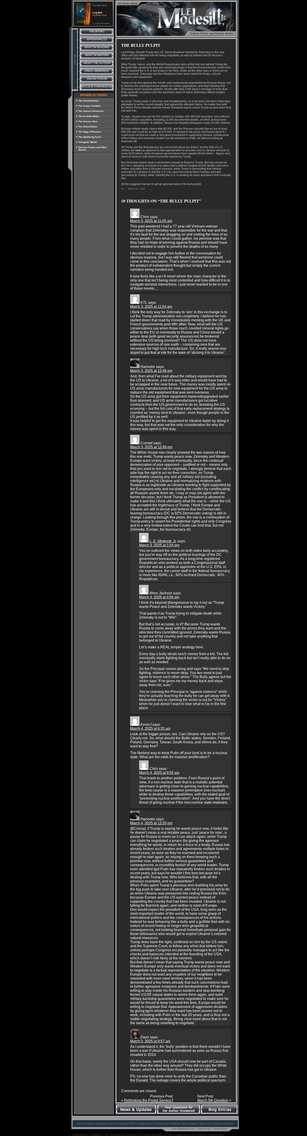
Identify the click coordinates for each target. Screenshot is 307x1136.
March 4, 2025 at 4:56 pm (159, 597)
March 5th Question (212, 1100)
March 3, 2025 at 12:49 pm (151, 447)
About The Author (154, 1123)
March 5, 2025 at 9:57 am (150, 1041)
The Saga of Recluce (89, 132)
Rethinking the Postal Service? (148, 1100)
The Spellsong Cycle (89, 137)
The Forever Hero (88, 121)
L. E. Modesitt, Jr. (162, 541)
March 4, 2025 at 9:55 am (159, 773)
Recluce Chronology (96, 86)
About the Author (97, 63)
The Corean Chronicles (91, 111)
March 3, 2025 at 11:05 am (151, 221)
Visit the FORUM (97, 78)
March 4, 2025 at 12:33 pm (151, 823)
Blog (202, 1123)
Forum (209, 1123)
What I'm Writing (97, 55)
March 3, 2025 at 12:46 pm (151, 371)
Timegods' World (87, 142)
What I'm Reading (97, 47)
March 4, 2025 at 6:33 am (150, 728)
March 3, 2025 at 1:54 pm (159, 545)
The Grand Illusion (88, 100)
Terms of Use (204, 1129)
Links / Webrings (97, 70)
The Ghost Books (87, 126)
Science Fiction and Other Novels (92, 148)
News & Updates (190, 1123)
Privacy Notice (220, 1129)
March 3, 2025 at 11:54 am (151, 307)
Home (79, 1123)
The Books (97, 31)
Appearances (97, 39)
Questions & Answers (224, 1123)
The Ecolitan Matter (89, 116)
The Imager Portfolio (89, 106)
